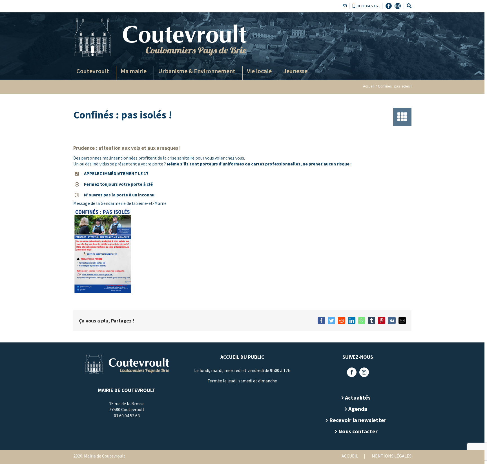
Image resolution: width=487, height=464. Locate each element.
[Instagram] (364, 372)
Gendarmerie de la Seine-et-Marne (133, 203)
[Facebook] (352, 372)
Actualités (358, 397)
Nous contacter (358, 431)
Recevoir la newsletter (357, 419)
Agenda (357, 408)
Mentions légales (391, 456)
